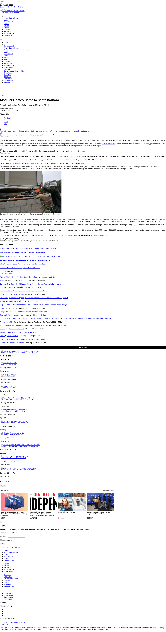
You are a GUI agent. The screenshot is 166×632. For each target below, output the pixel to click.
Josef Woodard (12, 336)
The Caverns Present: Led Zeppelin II (14, 423)
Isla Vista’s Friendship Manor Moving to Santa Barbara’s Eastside (20, 268)
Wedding (7, 69)
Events (6, 26)
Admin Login (8, 599)
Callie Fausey (16, 287)
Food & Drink (8, 22)
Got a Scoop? (14, 13)
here (55, 529)
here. (19, 547)
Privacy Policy (5, 624)
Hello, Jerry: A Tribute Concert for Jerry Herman (18, 469)
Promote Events (9, 586)
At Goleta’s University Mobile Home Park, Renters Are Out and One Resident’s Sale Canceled (33, 325)
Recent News (8, 272)
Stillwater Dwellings (109, 144)
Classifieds (8, 35)
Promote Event (9, 560)
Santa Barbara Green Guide (14, 71)
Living (6, 20)
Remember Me (7, 540)
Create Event (8, 81)
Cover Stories (9, 67)
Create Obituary (9, 595)
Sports (6, 28)
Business (3, 343)
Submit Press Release (11, 579)
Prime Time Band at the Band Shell (13, 458)
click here (65, 629)
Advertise (7, 75)
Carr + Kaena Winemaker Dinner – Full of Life (17, 399)
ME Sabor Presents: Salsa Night (12, 434)
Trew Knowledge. (81, 629)
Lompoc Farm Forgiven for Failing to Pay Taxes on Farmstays (22, 339)
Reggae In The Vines (8, 388)
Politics (3, 308)
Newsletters (18, 7)
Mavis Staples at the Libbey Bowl (13, 411)
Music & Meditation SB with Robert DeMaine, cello (19, 352)
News (6, 16)
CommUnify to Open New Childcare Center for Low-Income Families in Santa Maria (25, 260)
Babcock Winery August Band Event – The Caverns (19, 446)
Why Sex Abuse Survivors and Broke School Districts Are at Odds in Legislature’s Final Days (33, 305)
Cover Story (8, 571)
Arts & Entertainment (11, 18)
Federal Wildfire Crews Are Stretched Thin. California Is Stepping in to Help (23, 252)
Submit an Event (6, 7)
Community (4, 287)
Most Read (8, 274)
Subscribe (5, 13)
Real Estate (8, 31)
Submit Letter (9, 597)
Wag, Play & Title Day (9, 364)
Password (3, 536)
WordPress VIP (103, 629)
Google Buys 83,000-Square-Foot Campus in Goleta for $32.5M (23, 312)
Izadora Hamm (19, 315)
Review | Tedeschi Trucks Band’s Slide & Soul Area (18, 332)
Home (6, 42)
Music (2, 336)
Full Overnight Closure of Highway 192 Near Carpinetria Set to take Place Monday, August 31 (34, 298)
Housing (3, 294)
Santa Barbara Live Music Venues (16, 50)
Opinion (6, 24)
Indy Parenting (9, 33)
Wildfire (3, 280)
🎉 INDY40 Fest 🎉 (8, 376)
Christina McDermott (16, 294)
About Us (7, 77)
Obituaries (7, 30)
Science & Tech (6, 315)
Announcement (5, 301)
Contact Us (8, 79)
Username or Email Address (10, 533)
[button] (14, 506)
